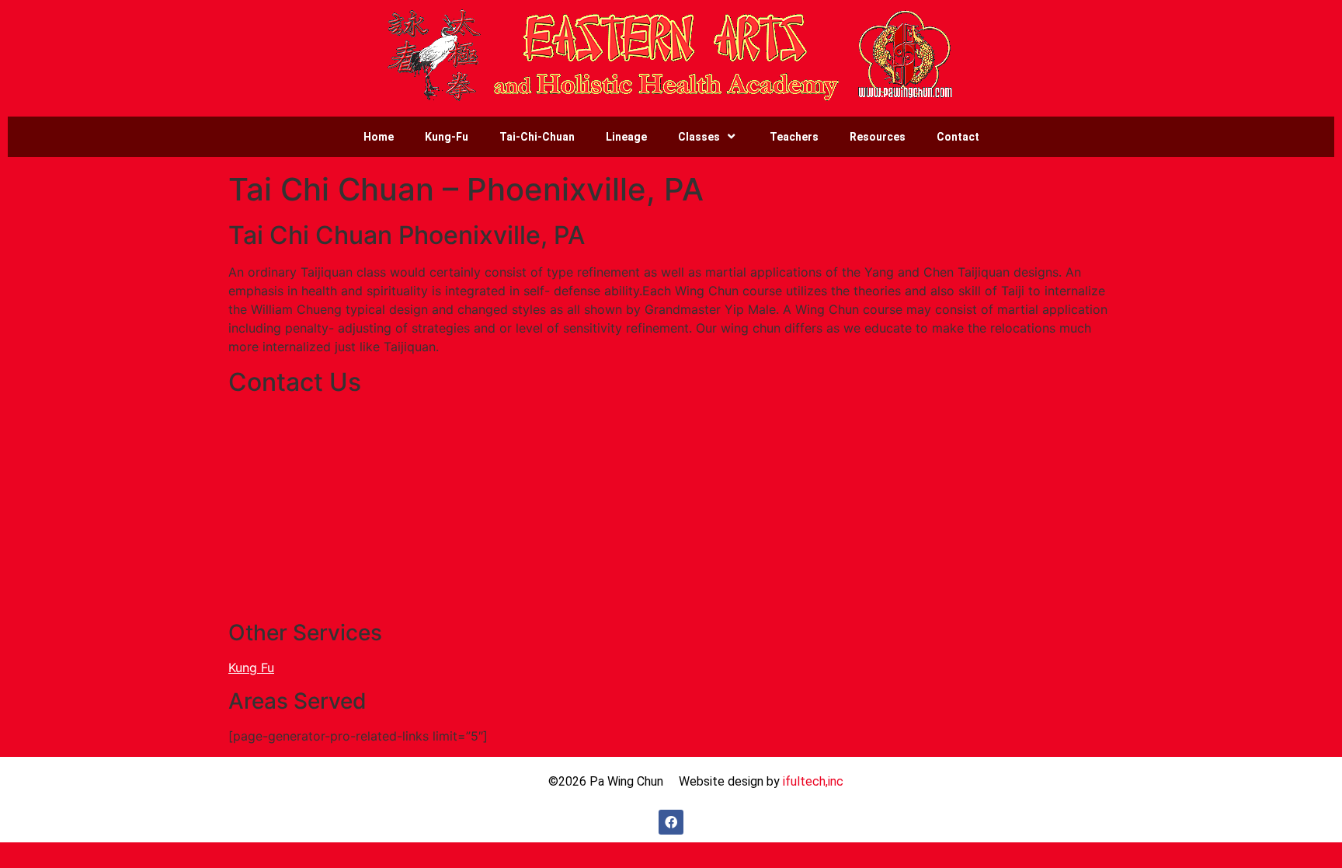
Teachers (794, 137)
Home (378, 137)
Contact (958, 137)
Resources (878, 137)
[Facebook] (671, 822)
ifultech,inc (813, 781)
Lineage (626, 137)
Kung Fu (251, 667)
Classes (699, 137)
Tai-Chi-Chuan (537, 137)
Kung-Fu (446, 137)
